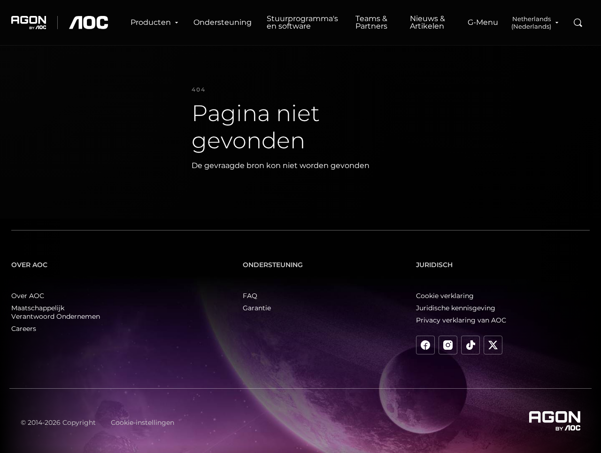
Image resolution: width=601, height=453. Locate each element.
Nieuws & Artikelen (427, 22)
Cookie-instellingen (142, 422)
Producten (151, 22)
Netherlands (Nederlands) (531, 22)
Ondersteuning (222, 22)
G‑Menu (483, 22)
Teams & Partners (371, 22)
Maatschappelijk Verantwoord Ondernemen (55, 312)
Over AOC (27, 296)
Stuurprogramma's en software (302, 22)
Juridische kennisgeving (455, 308)
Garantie (257, 308)
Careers (23, 328)
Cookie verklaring (445, 296)
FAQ (250, 296)
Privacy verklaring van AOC (461, 320)
